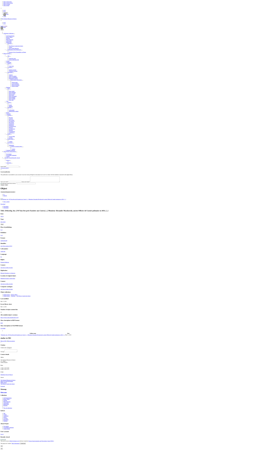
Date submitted (12, 92)
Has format (11, 122)
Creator (7, 61)
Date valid (11, 100)
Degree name (15, 82)
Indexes (5, 53)
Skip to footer (6, 5)
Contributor (8, 62)
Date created (11, 91)
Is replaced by (12, 128)
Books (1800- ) (9, 37)
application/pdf (4, 240)
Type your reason (26, 181)
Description (10, 72)
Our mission (9, 154)
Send (6, 184)
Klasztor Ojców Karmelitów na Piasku (17, 52)
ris (3, 194)
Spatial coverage (12, 69)
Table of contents (12, 76)
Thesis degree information (16, 79)
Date (8, 88)
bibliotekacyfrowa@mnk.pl (7, 374)
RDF (2, 323)
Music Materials (9, 39)
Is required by (12, 131)
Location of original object (16, 146)
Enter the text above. (12, 183)
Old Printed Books (10, 36)
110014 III (3, 251)
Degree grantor (15, 86)
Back (2, 29)
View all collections (7, 408)
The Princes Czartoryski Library (16, 46)
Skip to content (6, 4)
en (4, 10)
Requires (11, 130)
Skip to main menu (7, 1)
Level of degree (15, 83)
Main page (4, 392)
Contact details (6, 428)
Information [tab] (6, 207)
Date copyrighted (13, 96)
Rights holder (10, 139)
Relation (9, 115)
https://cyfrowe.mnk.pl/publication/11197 (10, 317)
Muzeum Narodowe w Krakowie (8, 273)
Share (7, 14)
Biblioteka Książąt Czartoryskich (8, 278)
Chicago (2, 351)
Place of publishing (13, 77)
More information (15, 443)
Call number (11, 110)
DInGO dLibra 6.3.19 (14, 441)
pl (5, 10)
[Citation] (2, 198)
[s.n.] (2, 235)
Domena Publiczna (5, 262)
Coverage (9, 67)
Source (7, 112)
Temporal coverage (13, 71)
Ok (1, 446)
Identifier (9, 107)
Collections (6, 33)
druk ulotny (3, 221)
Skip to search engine (8, 3)
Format (9, 102)
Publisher (8, 87)
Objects (8, 160)
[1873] (2, 216)
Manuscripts (9, 42)
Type (7, 101)
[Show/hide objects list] (10, 160)
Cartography (9, 41)
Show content (6, 201)
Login (4, 16)
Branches (9, 43)
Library (10, 47)
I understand (22, 443)
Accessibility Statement (11, 155)
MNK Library (4, 382)
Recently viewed (8, 157)
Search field (3, 166)
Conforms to (11, 132)
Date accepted (12, 93)
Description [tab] (5, 206)
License (10, 137)
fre (1, 256)
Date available (12, 98)
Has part (11, 117)
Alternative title (12, 58)
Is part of (11, 118)
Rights (9, 134)
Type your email (4, 181)
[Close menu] (1, 20)
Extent (10, 105)
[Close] (1, 169)
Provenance (10, 142)
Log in (2, 434)
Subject (9, 63)
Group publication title (14, 59)
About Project (6, 151)
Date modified (12, 97)
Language (8, 113)
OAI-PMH (3, 328)
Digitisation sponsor (13, 78)
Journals (8, 38)
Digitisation (11, 145)
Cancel (2, 184)
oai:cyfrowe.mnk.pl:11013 (6, 246)
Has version (11, 120)
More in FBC (4, 341)
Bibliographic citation (13, 111)
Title (8, 56)
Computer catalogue (10, 150)
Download (3, 204)
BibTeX (5, 195)
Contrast (5, 12)
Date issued (11, 95)
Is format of (11, 123)
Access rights (12, 136)
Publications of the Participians (14, 49)
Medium (11, 106)
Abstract (11, 74)
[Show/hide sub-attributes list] (6, 56)
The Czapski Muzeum (14, 48)
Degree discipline (15, 85)
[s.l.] (2, 229)
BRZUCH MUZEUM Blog (7, 381)
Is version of (11, 121)
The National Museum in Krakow (8, 380)
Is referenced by (12, 126)
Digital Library (6, 294)
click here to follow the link (7, 267)
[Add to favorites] (1, 198)
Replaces (11, 127)
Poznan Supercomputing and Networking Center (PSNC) (41, 441)
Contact (10, 141)
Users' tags (11, 66)
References (11, 125)
